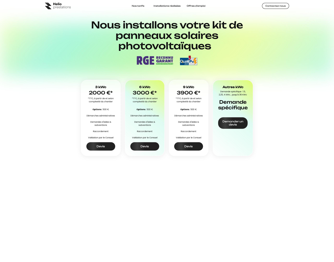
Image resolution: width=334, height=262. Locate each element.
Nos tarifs (138, 6)
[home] (58, 6)
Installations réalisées (167, 6)
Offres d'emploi (196, 6)
